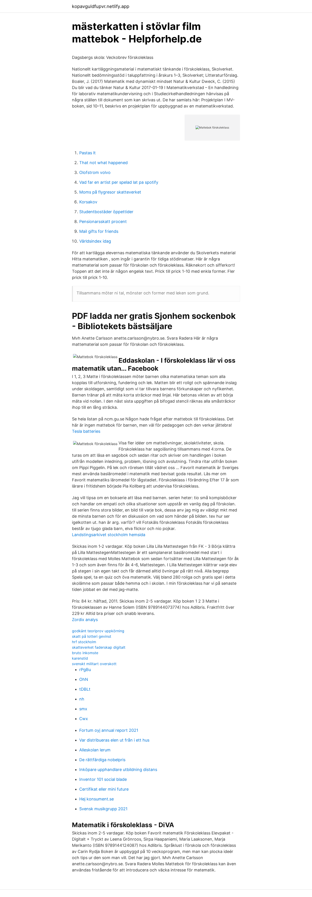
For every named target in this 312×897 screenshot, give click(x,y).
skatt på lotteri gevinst (91, 636)
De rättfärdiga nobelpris (102, 759)
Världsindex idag (95, 241)
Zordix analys (85, 619)
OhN (83, 679)
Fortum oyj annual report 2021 (108, 730)
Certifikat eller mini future (104, 789)
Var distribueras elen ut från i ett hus (114, 740)
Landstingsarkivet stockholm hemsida (108, 534)
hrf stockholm (84, 642)
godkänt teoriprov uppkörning (98, 631)
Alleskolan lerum (95, 750)
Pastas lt (87, 152)
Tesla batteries (86, 431)
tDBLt (84, 689)
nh (81, 699)
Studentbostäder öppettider (106, 211)
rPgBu (85, 669)
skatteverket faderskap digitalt (98, 647)
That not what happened (103, 162)
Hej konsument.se (96, 799)
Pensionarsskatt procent (103, 221)
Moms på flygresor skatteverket (110, 192)
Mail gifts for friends (98, 231)
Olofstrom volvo (95, 172)
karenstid (80, 658)
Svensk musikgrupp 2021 (103, 808)
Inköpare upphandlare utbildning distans (118, 769)
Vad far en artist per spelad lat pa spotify (118, 182)
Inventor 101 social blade (103, 779)
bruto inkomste (85, 652)
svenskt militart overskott (94, 663)
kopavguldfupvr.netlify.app (100, 6)
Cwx (83, 718)
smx (83, 708)
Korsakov (88, 201)
